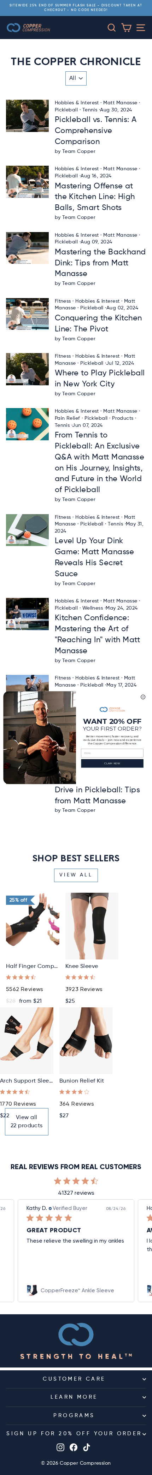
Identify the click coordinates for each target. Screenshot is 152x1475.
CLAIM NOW (112, 763)
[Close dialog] (143, 697)
